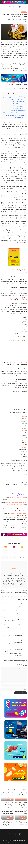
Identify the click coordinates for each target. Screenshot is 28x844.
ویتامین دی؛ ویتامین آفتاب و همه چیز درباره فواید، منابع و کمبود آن (8, 822)
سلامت (24, 799)
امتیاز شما (25, 665)
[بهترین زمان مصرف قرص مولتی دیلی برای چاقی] (21, 815)
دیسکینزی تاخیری (11, 235)
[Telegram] (2, 557)
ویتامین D (12, 299)
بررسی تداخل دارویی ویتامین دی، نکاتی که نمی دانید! (7, 804)
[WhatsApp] (10, 557)
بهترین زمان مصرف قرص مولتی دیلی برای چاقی (21, 821)
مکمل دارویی (23, 816)
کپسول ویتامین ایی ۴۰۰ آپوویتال (18, 363)
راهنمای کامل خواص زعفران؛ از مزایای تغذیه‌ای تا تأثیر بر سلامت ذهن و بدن (21, 804)
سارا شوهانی (14, 568)
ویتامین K (24, 299)
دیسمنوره (12, 175)
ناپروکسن (23, 437)
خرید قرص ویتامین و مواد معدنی (9, 483)
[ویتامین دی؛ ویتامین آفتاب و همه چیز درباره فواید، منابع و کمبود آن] (7, 815)
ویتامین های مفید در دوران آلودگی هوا (16, 500)
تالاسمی (3, 167)
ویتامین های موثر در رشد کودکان (18, 497)
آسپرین (24, 430)
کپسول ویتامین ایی (21, 521)
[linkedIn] (6, 557)
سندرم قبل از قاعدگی (20, 229)
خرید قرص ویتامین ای (10, 82)
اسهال (24, 320)
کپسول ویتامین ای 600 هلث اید (18, 513)
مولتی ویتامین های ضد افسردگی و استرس (15, 502)
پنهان (10, 93)
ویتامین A (4, 297)
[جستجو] (2, 6)
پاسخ (3, 603)
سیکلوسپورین (22, 416)
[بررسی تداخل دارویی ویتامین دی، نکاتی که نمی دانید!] (7, 796)
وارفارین (24, 447)
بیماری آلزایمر (22, 152)
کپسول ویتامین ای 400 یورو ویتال (18, 269)
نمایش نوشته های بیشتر (20, 570)
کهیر (15, 334)
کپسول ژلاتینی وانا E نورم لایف (18, 517)
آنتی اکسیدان (4, 63)
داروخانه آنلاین (23, 467)
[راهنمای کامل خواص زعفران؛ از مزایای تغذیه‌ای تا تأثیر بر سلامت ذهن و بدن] (21, 796)
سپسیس (13, 211)
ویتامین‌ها (24, 12)
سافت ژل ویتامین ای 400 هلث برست (17, 526)
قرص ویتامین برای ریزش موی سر (14, 504)
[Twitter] (14, 557)
